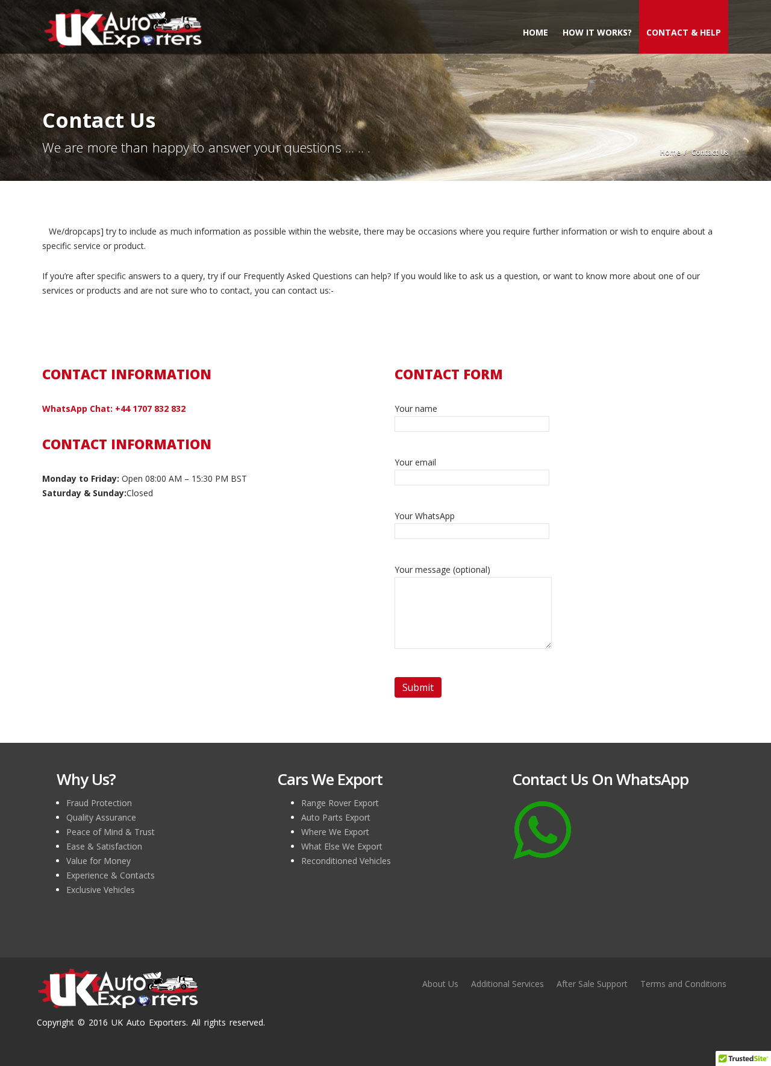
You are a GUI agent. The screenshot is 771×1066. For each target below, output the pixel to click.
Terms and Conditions (683, 983)
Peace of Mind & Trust (110, 831)
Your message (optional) (442, 569)
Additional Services (507, 983)
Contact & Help (683, 32)
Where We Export (335, 831)
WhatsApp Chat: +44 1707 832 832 (114, 408)
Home (535, 32)
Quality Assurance (101, 817)
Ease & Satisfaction (104, 846)
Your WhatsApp (425, 516)
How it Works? (597, 32)
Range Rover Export (340, 803)
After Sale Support (592, 983)
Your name (416, 408)
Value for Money (98, 860)
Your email (415, 462)
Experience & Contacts (110, 875)
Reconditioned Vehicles (346, 860)
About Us (440, 983)
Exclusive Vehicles (100, 889)
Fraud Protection (99, 803)
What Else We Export (341, 846)
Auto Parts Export (335, 817)
